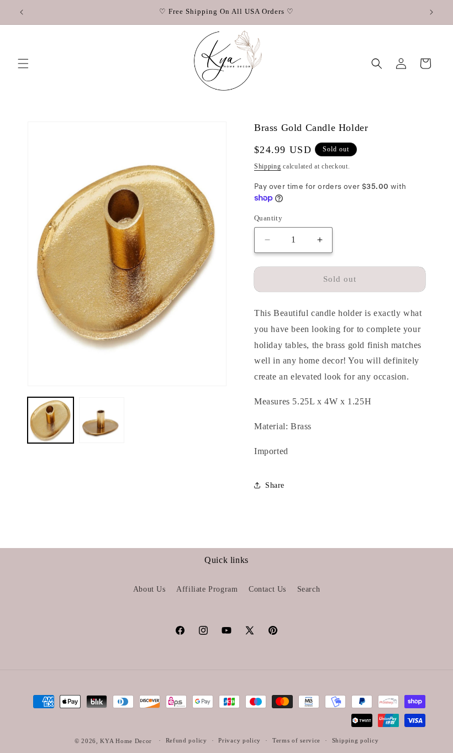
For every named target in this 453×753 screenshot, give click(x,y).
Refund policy (186, 740)
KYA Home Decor (126, 741)
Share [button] (275, 485)
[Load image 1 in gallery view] (50, 420)
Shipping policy (355, 740)
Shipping (267, 166)
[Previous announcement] (21, 12)
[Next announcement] (431, 12)
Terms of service (296, 740)
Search (308, 589)
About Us (149, 589)
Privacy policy (239, 740)
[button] (23, 63)
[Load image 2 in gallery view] (102, 420)
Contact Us (267, 589)
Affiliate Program (207, 589)
